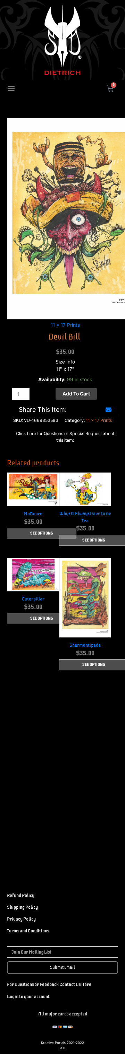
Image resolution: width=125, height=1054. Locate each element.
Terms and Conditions (28, 931)
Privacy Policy (21, 919)
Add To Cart (76, 394)
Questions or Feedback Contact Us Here (52, 984)
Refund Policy (20, 895)
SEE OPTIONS (42, 534)
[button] (11, 87)
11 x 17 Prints (65, 325)
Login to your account (28, 996)
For (10, 984)
